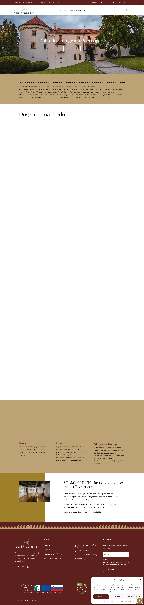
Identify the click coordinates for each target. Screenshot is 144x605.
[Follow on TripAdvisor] (28, 567)
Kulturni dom (40, 2)
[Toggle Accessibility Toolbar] (139, 601)
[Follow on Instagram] (23, 567)
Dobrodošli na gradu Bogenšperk (72, 40)
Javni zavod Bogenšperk (23, 2)
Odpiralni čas (72, 48)
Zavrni (117, 596)
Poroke (22, 443)
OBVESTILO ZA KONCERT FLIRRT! (38, 126)
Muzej (59, 443)
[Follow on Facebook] (18, 567)
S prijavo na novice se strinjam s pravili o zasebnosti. (116, 563)
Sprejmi (101, 596)
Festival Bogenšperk (77, 10)
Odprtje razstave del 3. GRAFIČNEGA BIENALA (44, 308)
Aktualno (62, 10)
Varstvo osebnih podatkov (123, 601)
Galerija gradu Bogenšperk (107, 444)
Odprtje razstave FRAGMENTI (35, 217)
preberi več (29, 202)
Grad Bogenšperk (54, 2)
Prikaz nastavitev (133, 596)
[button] (140, 580)
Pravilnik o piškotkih (109, 601)
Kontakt (95, 2)
